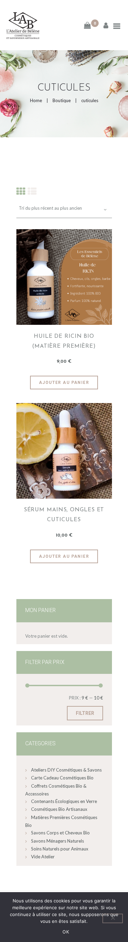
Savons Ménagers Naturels (57, 841)
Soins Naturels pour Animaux (59, 848)
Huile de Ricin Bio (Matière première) (64, 341)
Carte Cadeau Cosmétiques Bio (62, 777)
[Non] (112, 918)
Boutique (62, 100)
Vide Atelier (43, 856)
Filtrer (85, 713)
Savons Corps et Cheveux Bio (60, 832)
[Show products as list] (32, 191)
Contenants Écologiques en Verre (64, 801)
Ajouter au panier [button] (64, 382)
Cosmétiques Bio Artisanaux (59, 809)
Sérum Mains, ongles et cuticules (64, 515)
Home (36, 100)
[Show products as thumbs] (20, 191)
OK (65, 931)
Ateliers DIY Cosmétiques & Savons (66, 770)
